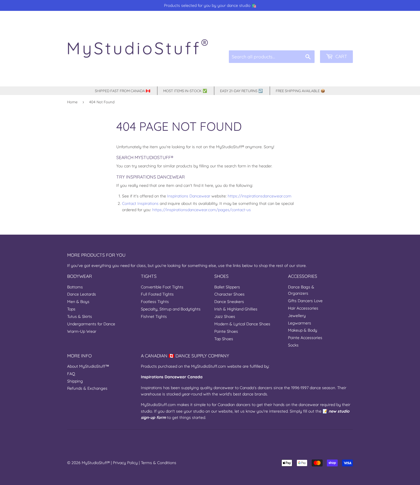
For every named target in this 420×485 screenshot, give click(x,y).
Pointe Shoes (226, 331)
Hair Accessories (303, 308)
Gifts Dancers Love (305, 300)
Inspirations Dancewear (188, 196)
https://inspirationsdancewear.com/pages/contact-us (201, 209)
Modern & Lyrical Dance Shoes (242, 323)
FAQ (71, 373)
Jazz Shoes (224, 316)
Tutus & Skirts (79, 316)
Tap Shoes (223, 338)
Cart (340, 56)
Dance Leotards (81, 294)
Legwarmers (299, 323)
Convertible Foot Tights (162, 287)
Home (72, 102)
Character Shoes (229, 294)
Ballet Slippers (227, 287)
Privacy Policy (125, 462)
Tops (71, 309)
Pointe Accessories (305, 337)
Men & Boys (78, 301)
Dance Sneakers (229, 301)
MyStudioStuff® (96, 462)
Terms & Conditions (158, 462)
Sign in (309, 37)
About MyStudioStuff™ (88, 366)
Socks (293, 345)
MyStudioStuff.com (208, 366)
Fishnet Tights (154, 316)
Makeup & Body (302, 330)
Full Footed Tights (157, 294)
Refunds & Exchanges (87, 388)
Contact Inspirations (140, 203)
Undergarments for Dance (91, 323)
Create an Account (338, 37)
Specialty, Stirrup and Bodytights (171, 309)
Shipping (75, 381)
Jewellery (297, 315)
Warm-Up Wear (81, 331)
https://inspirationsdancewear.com (259, 196)
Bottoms (75, 287)
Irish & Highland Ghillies (235, 309)
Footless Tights (155, 301)
